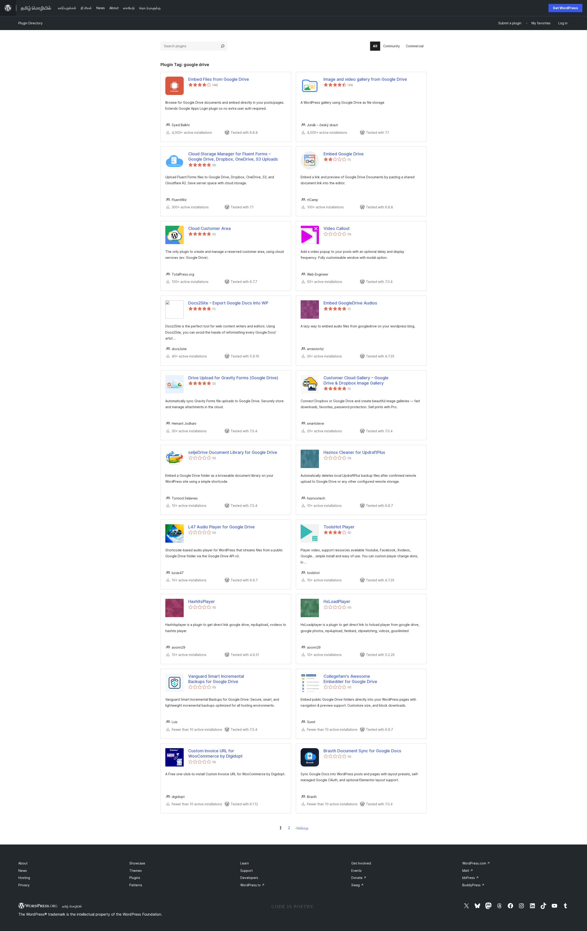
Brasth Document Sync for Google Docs (362, 750)
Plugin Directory (30, 23)
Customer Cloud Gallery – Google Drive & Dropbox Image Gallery (356, 380)
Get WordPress (565, 8)
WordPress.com (476, 863)
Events (356, 870)
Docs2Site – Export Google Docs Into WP (228, 303)
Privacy (24, 885)
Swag (357, 885)
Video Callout (337, 228)
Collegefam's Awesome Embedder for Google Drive (350, 679)
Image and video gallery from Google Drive (365, 79)
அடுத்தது (302, 828)
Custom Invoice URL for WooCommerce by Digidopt (215, 753)
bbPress (470, 878)
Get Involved (361, 863)
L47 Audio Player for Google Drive (221, 526)
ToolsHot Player (339, 526)
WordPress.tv (252, 885)
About (23, 863)
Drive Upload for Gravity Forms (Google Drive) (233, 377)
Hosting (24, 878)
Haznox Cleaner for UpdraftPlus (354, 452)
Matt (467, 870)
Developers (249, 878)
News (22, 870)
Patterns (135, 885)
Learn (244, 863)
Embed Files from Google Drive (218, 79)
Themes (135, 870)
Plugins (134, 878)
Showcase (137, 863)
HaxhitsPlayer (201, 601)
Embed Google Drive (344, 153)
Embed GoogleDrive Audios (350, 303)
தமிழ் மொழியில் (72, 906)
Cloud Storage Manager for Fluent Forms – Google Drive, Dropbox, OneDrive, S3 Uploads (233, 156)
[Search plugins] (222, 46)
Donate (358, 878)
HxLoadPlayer (337, 601)
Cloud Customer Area (209, 228)
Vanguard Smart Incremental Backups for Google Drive (216, 679)
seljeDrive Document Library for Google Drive (232, 452)
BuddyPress (473, 885)
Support (246, 870)
